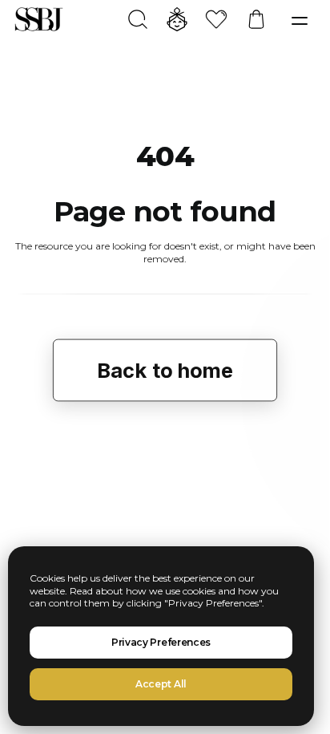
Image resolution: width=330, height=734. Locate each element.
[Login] (170, 19)
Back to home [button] (165, 370)
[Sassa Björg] (38, 19)
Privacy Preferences (161, 642)
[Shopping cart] (249, 19)
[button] (299, 21)
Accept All (161, 684)
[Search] (131, 19)
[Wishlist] (209, 19)
